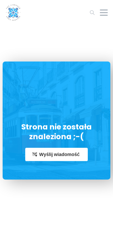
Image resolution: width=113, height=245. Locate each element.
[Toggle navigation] (104, 12)
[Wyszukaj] (92, 12)
